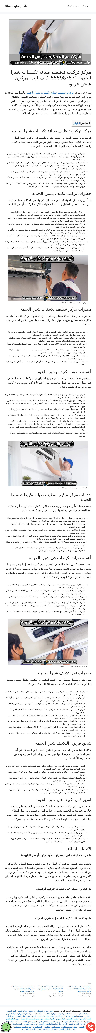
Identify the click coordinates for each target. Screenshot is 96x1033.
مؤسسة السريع (77, 1016)
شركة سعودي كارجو (25, 1013)
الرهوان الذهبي (50, 1013)
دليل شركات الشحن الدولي (73, 1021)
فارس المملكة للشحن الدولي (50, 1024)
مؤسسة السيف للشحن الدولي (42, 1016)
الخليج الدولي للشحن (69, 1027)
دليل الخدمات (49, 1019)
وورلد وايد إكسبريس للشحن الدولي (24, 1024)
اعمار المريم (60, 1019)
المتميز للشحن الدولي (70, 1024)
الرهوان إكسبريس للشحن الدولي (49, 1021)
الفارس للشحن (64, 1029)
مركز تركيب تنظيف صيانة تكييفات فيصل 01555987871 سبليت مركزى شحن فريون (22, 988)
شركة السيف (37, 1027)
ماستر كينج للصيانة (16, 6)
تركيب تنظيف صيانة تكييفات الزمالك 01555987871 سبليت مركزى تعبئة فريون (50, 988)
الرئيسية (86, 6)
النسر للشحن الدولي (27, 1029)
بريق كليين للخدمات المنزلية (25, 1021)
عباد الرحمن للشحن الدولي (47, 1029)
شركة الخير (39, 1013)
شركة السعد (22, 1011)
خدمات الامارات (72, 6)
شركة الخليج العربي (63, 1016)
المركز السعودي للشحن (22, 1027)
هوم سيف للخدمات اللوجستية (32, 1019)
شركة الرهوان (84, 1013)
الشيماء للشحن (72, 1019)
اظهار (77, 123)
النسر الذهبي (11, 1011)
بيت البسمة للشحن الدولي (67, 1013)
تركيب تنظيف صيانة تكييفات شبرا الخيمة (50, 92)
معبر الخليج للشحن (23, 1016)
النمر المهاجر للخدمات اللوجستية (41, 1011)
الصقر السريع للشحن (52, 1027)
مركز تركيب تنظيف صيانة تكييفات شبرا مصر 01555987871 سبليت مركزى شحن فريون (79, 988)
